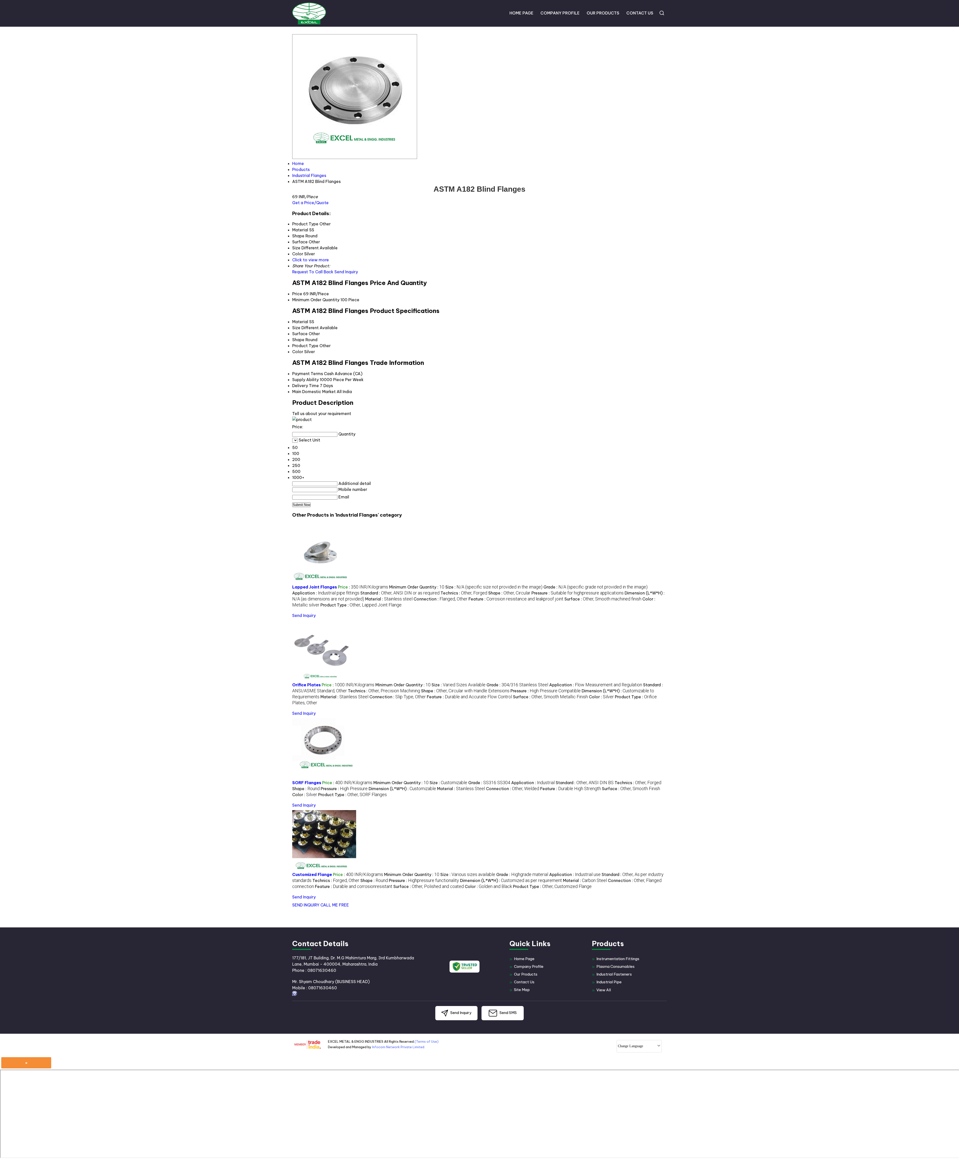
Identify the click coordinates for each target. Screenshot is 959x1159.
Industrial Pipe (609, 982)
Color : (601, 696)
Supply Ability (305, 379)
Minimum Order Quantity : (416, 586)
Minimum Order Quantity (315, 299)
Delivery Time (305, 385)
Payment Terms (307, 373)
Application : (325, 592)
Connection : (441, 598)
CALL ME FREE (334, 904)
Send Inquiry (346, 271)
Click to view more (310, 259)
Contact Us (639, 12)
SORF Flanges (306, 782)
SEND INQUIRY (305, 904)
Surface (300, 333)
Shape (298, 339)
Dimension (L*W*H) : (402, 788)
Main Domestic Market (314, 391)
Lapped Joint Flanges (314, 586)
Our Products (603, 12)
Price (297, 293)
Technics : (464, 592)
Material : (389, 598)
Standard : (400, 592)
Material (300, 321)
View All (603, 990)
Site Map (522, 989)
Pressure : (577, 592)
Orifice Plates (306, 684)
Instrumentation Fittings (617, 958)
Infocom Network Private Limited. (398, 1047)
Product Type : (361, 604)
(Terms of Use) (427, 1041)
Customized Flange (312, 874)
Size (296, 327)
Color (297, 351)
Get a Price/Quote (310, 202)
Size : (493, 586)
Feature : (516, 598)
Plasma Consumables (615, 966)
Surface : (602, 598)
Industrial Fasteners (614, 974)
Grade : (595, 586)
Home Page (521, 12)
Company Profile (560, 12)
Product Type (305, 345)
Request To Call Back (312, 271)
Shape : (509, 592)
